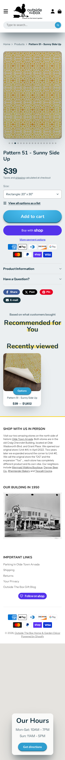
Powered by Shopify (32, 636)
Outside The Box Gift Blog (19, 587)
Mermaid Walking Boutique (27, 467)
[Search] (58, 25)
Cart (59, 11)
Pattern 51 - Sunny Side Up (22, 379)
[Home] (27, 11)
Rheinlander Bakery (19, 471)
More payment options (33, 239)
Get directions (32, 747)
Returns (8, 575)
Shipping (8, 570)
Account (53, 11)
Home (6, 44)
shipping (20, 177)
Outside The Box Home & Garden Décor (37, 633)
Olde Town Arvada (22, 439)
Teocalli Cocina (43, 471)
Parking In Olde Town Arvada (21, 564)
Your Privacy (11, 581)
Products (19, 44)
